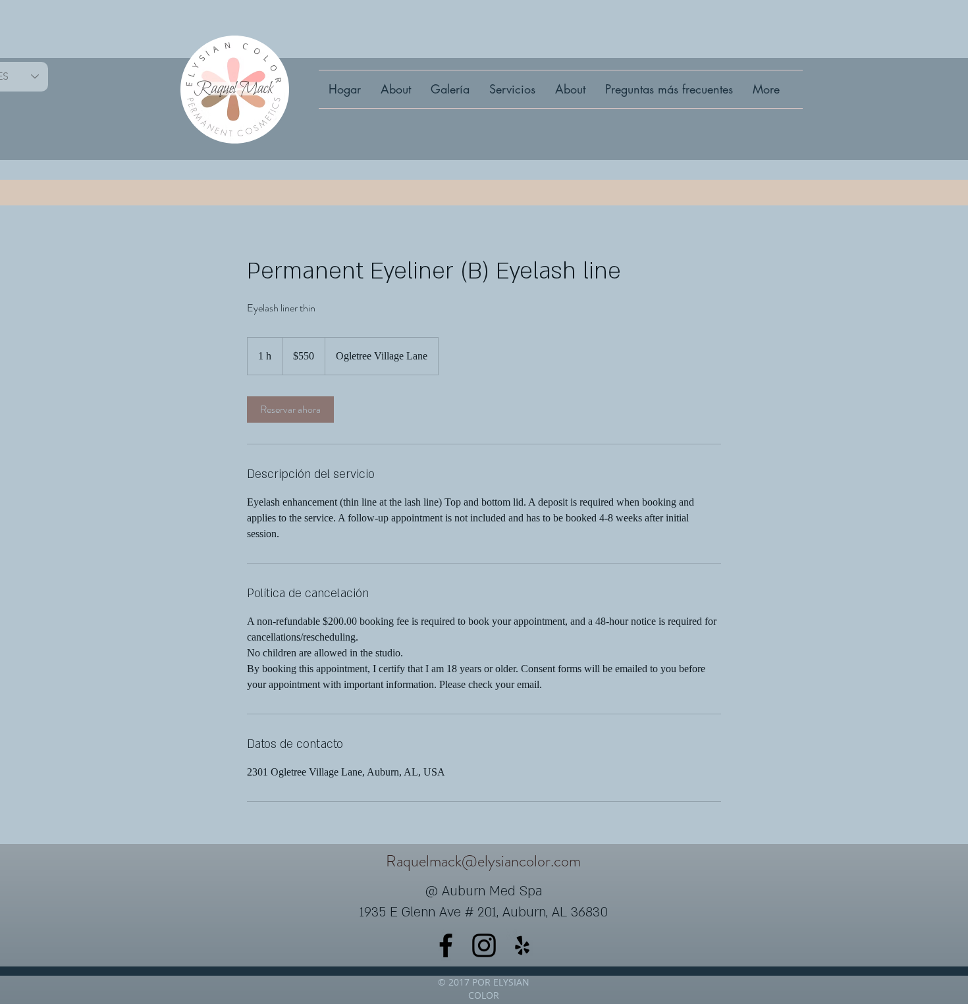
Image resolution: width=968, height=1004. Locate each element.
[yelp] (522, 945)
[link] (290, 409)
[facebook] (446, 945)
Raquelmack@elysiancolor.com (483, 861)
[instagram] (484, 945)
